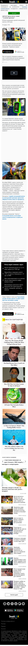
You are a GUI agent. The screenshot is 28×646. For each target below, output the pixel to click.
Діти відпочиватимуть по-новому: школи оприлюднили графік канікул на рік (14, 280)
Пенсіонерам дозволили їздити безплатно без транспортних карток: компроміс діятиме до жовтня (13, 287)
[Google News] (15, 603)
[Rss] (4, 603)
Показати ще (21, 293)
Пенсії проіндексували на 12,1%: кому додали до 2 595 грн (14, 268)
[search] (2, 1)
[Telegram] (8, 603)
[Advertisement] (14, 147)
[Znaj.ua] (14, 1)
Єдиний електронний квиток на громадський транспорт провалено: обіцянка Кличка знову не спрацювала (13, 197)
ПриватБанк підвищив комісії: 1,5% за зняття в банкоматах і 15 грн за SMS (14, 273)
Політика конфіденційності (8, 621)
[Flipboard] (19, 603)
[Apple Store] (9, 610)
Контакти (3, 628)
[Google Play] (19, 610)
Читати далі (14, 595)
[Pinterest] (23, 603)
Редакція (3, 626)
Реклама (3, 623)
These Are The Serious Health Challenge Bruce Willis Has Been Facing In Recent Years (14, 342)
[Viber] (12, 603)
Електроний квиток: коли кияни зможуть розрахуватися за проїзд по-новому (12, 217)
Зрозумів (14, 13)
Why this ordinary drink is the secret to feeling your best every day (14, 448)
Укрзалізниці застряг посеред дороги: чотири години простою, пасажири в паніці (13, 298)
